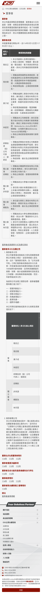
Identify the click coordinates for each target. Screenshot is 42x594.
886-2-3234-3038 (10, 570)
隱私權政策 (29, 581)
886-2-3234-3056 (10, 573)
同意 (21, 590)
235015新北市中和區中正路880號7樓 (17, 568)
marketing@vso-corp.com (13, 575)
